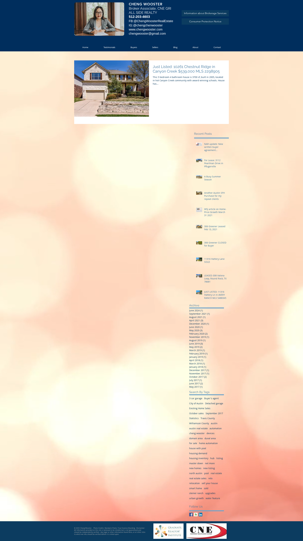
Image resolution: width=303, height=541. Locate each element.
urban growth (196, 498)
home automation (208, 443)
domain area (196, 438)
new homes (195, 468)
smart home (195, 488)
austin (214, 423)
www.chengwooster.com (146, 29)
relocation (194, 483)
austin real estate (198, 428)
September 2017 (214, 413)
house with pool (197, 448)
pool (206, 473)
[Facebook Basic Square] (191, 514)
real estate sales (197, 478)
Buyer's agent (211, 398)
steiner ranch (196, 493)
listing (219, 458)
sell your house (210, 483)
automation (216, 428)
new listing (209, 468)
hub (212, 458)
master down (196, 463)
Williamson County (199, 423)
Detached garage (214, 403)
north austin (195, 473)
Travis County (208, 418)
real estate (216, 473)
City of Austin (196, 403)
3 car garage (195, 398)
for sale (193, 443)
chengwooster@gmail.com (147, 33)
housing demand (198, 453)
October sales (196, 413)
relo (210, 478)
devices (210, 433)
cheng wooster (197, 433)
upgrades (210, 493)
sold (206, 488)
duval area (210, 438)
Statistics (194, 418)
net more (210, 463)
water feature (213, 498)
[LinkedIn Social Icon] (200, 514)
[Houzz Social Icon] (196, 514)
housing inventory (198, 458)
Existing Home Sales (199, 408)
